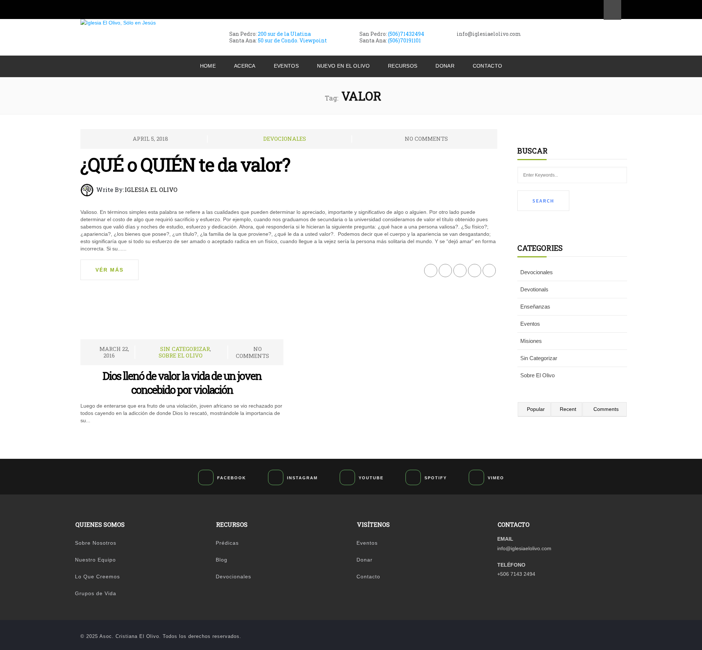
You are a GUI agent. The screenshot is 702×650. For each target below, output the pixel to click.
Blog (221, 560)
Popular (536, 409)
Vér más (109, 270)
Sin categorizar (185, 348)
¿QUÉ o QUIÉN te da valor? (185, 164)
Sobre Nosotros (95, 543)
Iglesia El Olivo (151, 189)
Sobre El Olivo (181, 355)
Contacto (487, 66)
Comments (606, 409)
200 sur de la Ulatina (284, 33)
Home (208, 66)
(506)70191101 (404, 40)
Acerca (245, 66)
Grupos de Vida (95, 593)
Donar (444, 66)
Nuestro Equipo (95, 560)
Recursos (402, 66)
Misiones (531, 341)
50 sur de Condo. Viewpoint (292, 40)
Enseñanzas (535, 306)
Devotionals (534, 289)
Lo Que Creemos (97, 576)
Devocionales (284, 138)
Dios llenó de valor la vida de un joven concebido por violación (181, 383)
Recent (568, 409)
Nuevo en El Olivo (343, 66)
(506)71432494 (406, 33)
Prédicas (227, 543)
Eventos (286, 66)
